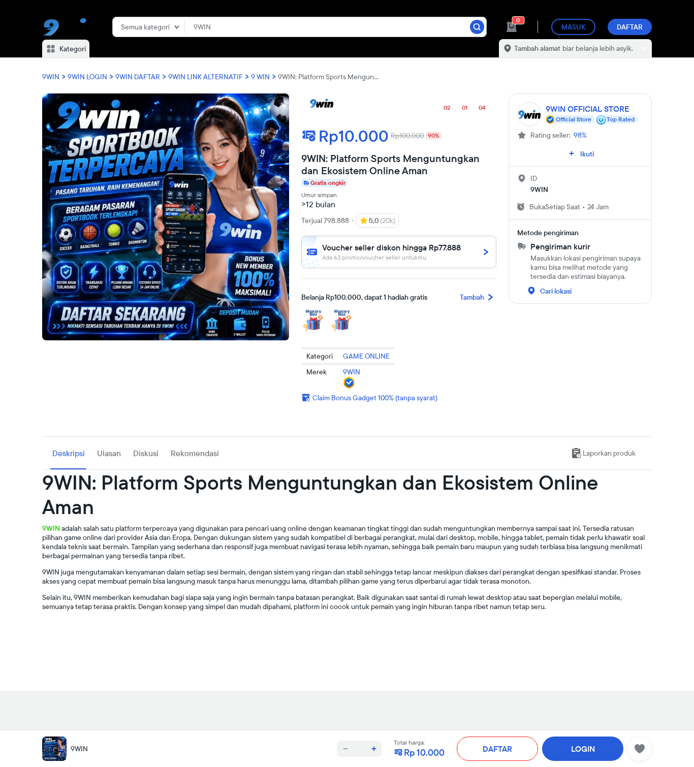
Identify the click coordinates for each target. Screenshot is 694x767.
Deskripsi (68, 453)
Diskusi (146, 453)
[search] (477, 27)
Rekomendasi (195, 453)
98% (580, 135)
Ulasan (109, 453)
